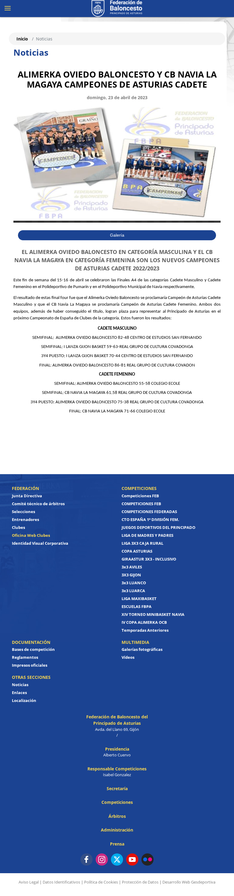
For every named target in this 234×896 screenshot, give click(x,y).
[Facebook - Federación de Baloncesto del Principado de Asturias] (86, 859)
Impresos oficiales (29, 665)
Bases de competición (33, 649)
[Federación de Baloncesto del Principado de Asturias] (117, 8)
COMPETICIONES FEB (141, 503)
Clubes (18, 527)
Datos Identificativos (61, 882)
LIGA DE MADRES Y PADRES (147, 535)
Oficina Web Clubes (31, 535)
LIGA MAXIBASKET (139, 598)
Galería (117, 235)
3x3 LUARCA (133, 590)
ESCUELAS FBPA (136, 606)
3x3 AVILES (132, 567)
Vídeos (128, 657)
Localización (24, 700)
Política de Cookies (101, 882)
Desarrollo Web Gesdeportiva (188, 882)
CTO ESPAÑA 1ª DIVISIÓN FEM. (150, 519)
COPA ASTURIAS (137, 551)
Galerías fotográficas (142, 649)
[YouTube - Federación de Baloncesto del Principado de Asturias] (132, 859)
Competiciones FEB (140, 495)
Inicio (22, 39)
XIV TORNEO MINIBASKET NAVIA (153, 614)
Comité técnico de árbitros (38, 503)
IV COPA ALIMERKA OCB (144, 622)
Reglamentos (25, 657)
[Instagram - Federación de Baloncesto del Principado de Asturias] (102, 859)
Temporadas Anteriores (145, 630)
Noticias (20, 684)
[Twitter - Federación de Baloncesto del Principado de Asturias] (117, 859)
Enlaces (19, 692)
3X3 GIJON (131, 575)
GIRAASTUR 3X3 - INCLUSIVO (149, 559)
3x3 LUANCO (134, 582)
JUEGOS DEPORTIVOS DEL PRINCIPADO (158, 527)
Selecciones (23, 511)
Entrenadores (25, 519)
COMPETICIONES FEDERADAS (149, 511)
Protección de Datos (140, 882)
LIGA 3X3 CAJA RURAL (142, 543)
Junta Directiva (27, 495)
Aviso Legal (29, 882)
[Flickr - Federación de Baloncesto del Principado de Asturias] (147, 859)
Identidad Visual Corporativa (40, 543)
